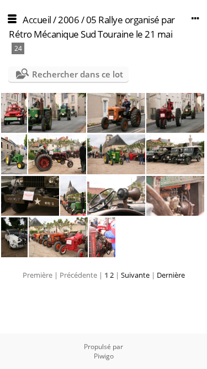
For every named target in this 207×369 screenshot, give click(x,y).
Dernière (171, 275)
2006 (68, 19)
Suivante (135, 275)
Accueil (37, 19)
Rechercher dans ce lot (77, 74)
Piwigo (104, 356)
